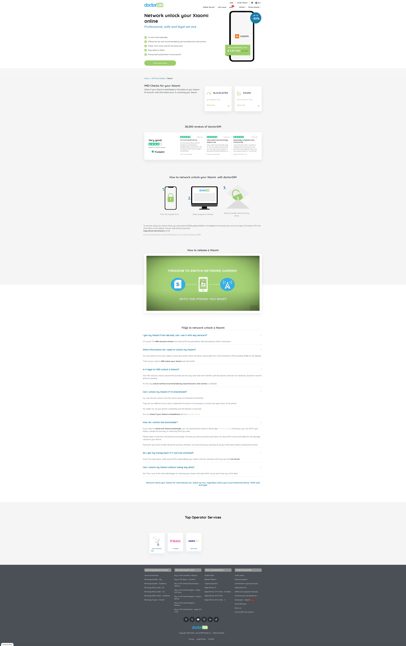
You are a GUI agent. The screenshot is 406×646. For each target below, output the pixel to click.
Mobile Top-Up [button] (208, 7)
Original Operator (211, 584)
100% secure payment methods (246, 592)
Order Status (242, 3)
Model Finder (209, 575)
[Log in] (252, 3)
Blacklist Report (210, 579)
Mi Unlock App (224, 428)
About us (238, 608)
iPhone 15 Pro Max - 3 (215, 600)
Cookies (211, 639)
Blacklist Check (193, 414)
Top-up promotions (151, 575)
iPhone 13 (210, 588)
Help (231, 3)
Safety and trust (240, 588)
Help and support (241, 579)
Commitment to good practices (246, 584)
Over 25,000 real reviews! (244, 612)
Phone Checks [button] (253, 7)
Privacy (191, 639)
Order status (239, 575)
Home (146, 78)
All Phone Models (158, 78)
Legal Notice (201, 639)
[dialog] (7, 644)
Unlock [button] (241, 7)
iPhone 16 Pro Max (214, 596)
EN (259, 3)
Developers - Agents (244, 600)
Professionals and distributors (246, 596)
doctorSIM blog (240, 604)
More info (211, 105)
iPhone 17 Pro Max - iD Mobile (218, 592)
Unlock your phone (160, 63)
